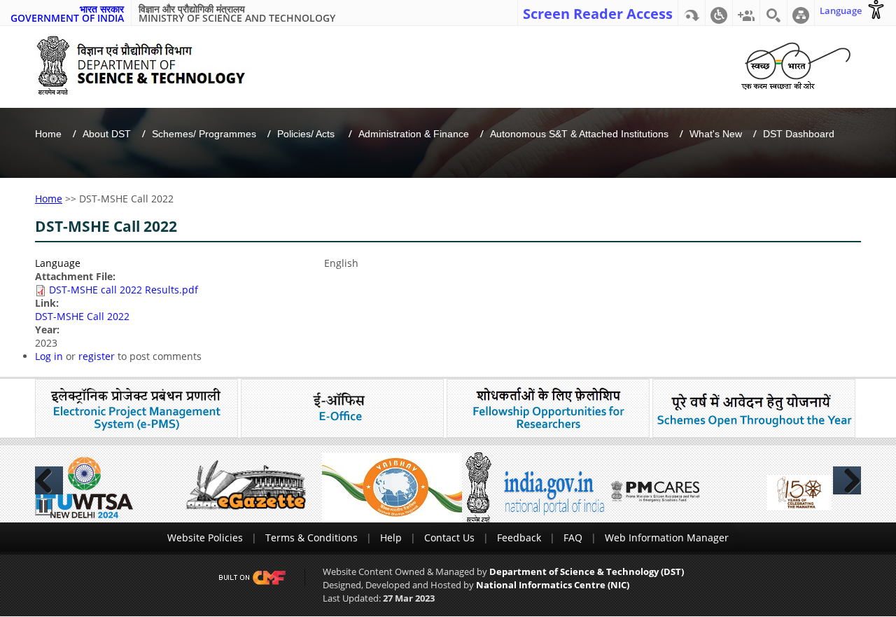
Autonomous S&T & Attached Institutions (579, 133)
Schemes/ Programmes (204, 133)
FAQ (573, 537)
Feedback (519, 537)
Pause (43, 506)
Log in (49, 356)
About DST (107, 133)
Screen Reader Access (598, 12)
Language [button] (841, 10)
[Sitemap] (800, 12)
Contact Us (449, 537)
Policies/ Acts (307, 133)
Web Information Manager (667, 537)
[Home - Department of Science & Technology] (151, 65)
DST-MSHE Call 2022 (82, 316)
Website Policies (205, 537)
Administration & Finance (413, 133)
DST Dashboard (798, 133)
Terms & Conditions (311, 537)
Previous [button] (49, 480)
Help (391, 537)
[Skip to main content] (691, 12)
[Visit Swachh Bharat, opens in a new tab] (795, 63)
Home (48, 133)
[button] (718, 12)
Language (57, 263)
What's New (716, 133)
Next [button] (847, 480)
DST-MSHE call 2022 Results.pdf (123, 289)
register (96, 356)
